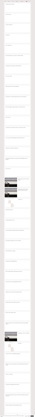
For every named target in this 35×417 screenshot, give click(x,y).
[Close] (34, 416)
